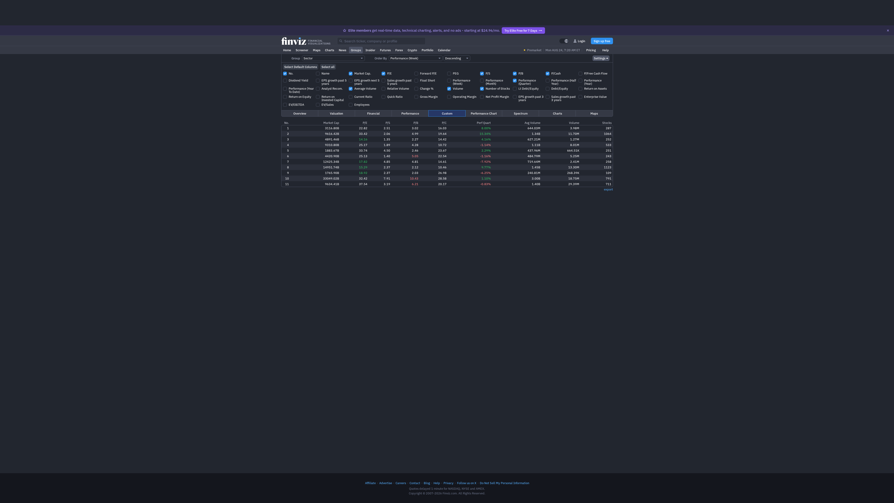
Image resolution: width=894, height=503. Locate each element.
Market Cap (331, 123)
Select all (328, 67)
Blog (427, 483)
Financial (373, 113)
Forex (399, 50)
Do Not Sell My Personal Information (504, 483)
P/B (415, 123)
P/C (444, 123)
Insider (370, 50)
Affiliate (370, 483)
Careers (401, 483)
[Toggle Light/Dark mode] (564, 41)
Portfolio (427, 50)
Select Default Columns (300, 67)
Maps (316, 50)
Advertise (385, 483)
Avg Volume (532, 123)
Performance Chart (484, 113)
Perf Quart (484, 123)
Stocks (607, 123)
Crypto (412, 50)
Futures (385, 50)
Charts (329, 50)
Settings (599, 58)
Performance (410, 113)
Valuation (336, 113)
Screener (302, 50)
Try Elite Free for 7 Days (521, 30)
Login (581, 41)
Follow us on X (466, 483)
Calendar (444, 50)
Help (605, 50)
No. (286, 123)
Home (287, 50)
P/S (388, 123)
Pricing (591, 50)
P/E (365, 123)
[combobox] (381, 41)
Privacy (449, 483)
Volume (574, 123)
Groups (356, 50)
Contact (415, 483)
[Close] (888, 30)
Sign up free (602, 41)
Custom (447, 113)
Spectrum (521, 113)
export (608, 189)
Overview (299, 113)
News (342, 50)
